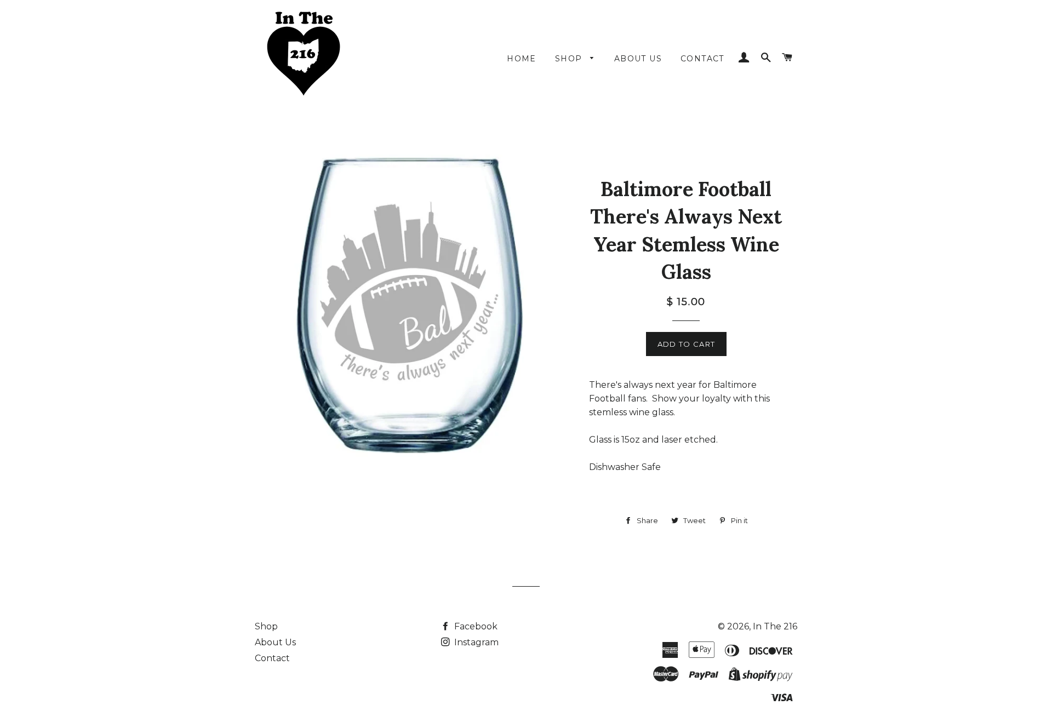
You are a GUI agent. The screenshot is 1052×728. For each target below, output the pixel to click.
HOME (521, 59)
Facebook (475, 626)
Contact (272, 658)
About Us (275, 642)
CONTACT (702, 59)
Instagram (475, 642)
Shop (266, 626)
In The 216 (775, 626)
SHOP (570, 59)
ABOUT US (638, 59)
